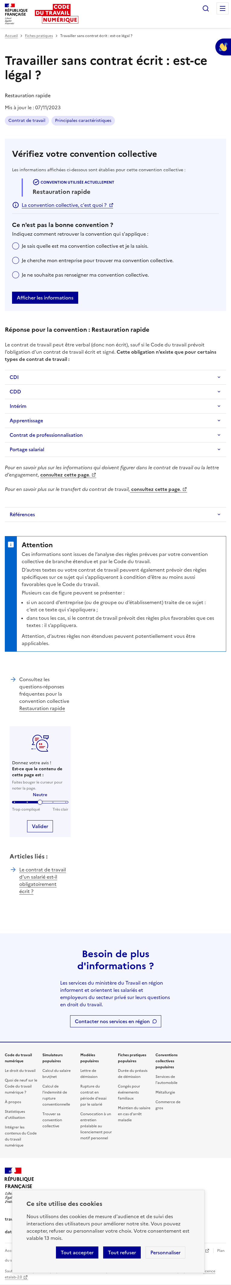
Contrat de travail (26, 120)
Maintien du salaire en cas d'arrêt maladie (134, 1114)
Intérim (18, 406)
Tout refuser (122, 1252)
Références (22, 514)
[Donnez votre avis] (223, 47)
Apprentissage (26, 420)
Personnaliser (165, 1252)
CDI (14, 377)
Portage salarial (27, 449)
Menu (223, 8)
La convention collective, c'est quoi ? (64, 205)
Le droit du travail (20, 1070)
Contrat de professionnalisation (46, 435)
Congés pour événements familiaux (129, 1092)
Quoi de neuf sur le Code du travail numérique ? (21, 1086)
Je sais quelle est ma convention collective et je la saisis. (85, 246)
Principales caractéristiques (83, 120)
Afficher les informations (45, 297)
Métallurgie (165, 1092)
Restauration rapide (42, 708)
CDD (15, 391)
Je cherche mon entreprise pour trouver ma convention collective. (98, 260)
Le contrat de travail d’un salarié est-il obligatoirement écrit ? (42, 880)
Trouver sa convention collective (52, 1120)
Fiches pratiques (39, 36)
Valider (40, 826)
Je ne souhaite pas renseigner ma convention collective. (85, 274)
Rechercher (206, 8)
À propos (13, 1102)
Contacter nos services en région (112, 1021)
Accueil (11, 36)
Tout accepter (77, 1252)
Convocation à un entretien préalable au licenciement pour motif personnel (96, 1126)
